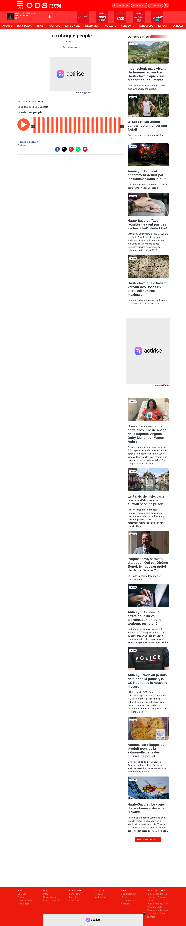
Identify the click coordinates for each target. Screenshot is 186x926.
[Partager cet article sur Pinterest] (70, 150)
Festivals (177, 26)
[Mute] (50, 17)
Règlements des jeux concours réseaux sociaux (157, 897)
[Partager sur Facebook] (57, 150)
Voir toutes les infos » (148, 839)
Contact (21, 893)
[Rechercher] (166, 5)
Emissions (74, 897)
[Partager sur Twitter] (63, 150)
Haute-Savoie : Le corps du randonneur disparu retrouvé (146, 808)
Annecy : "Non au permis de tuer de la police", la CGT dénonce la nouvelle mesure (147, 680)
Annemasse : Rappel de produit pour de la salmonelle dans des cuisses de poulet (146, 750)
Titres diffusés (24, 900)
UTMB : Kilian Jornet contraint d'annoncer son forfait (147, 125)
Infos (40, 26)
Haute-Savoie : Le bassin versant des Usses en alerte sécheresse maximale (147, 288)
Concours (127, 26)
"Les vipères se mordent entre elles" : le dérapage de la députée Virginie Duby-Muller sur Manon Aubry (147, 433)
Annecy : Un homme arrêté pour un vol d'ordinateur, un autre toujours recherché (144, 617)
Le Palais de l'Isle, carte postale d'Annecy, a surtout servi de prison (146, 500)
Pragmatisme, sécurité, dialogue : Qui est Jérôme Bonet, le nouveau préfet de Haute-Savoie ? (148, 564)
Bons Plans (24, 26)
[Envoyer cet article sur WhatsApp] (77, 150)
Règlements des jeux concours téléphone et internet (157, 913)
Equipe (21, 897)
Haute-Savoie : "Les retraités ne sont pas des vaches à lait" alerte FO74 (147, 224)
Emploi (162, 26)
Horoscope (146, 26)
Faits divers (72, 26)
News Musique (50, 897)
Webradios (92, 26)
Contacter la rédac (53, 900)
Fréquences (23, 903)
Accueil (7, 26)
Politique (54, 26)
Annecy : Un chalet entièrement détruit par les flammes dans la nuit (147, 175)
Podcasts (110, 26)
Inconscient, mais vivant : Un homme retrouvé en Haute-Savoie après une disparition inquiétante (148, 74)
